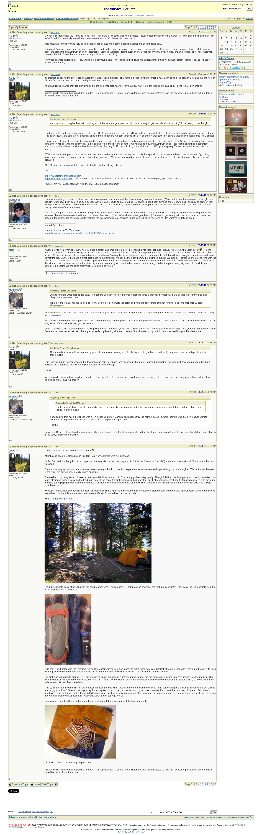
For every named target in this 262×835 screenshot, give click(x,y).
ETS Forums (15, 18)
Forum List (126, 22)
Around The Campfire (67, 18)
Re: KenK (55, 74)
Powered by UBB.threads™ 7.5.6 (131, 832)
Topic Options (17, 27)
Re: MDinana (56, 343)
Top (10, 68)
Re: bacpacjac (57, 246)
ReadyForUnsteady (229, 77)
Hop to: (153, 812)
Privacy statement (18, 817)
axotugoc (245, 77)
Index (36, 784)
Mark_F (13, 250)
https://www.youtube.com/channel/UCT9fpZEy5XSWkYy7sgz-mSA (79, 233)
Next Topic (48, 784)
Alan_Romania (24, 811)
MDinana (14, 289)
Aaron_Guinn (232, 79)
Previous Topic (20, 784)
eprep (222, 79)
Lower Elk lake (64, 498)
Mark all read (50, 817)
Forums (28, 18)
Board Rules (35, 817)
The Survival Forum (44, 18)
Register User (97, 22)
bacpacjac (14, 199)
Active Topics (155, 22)
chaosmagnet (43, 811)
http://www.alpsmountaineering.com (63, 176)
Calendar (140, 22)
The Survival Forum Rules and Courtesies (137, 15)
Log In (249, 18)
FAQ (169, 22)
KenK (12, 36)
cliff (51, 811)
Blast (34, 811)
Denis (12, 78)
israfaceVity (225, 82)
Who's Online (226, 58)
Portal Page (112, 22)
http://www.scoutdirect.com (59, 178)
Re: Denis (55, 32)
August (236, 27)
